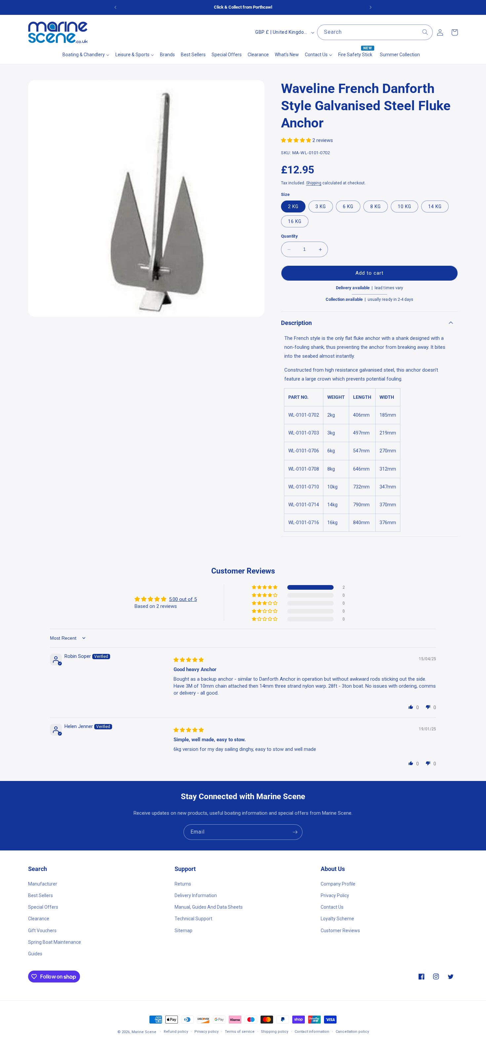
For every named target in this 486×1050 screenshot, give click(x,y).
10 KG (404, 206)
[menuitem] (86, 54)
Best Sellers (40, 895)
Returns (183, 883)
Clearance (38, 918)
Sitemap (183, 930)
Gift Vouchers (42, 930)
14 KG (435, 206)
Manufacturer (42, 883)
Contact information (312, 1031)
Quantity (289, 236)
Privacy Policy (335, 895)
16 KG (295, 221)
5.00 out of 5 (183, 599)
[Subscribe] (295, 832)
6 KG (348, 206)
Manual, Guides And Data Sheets (209, 906)
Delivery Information (196, 895)
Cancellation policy (352, 1031)
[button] (296, 140)
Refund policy (176, 1031)
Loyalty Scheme (337, 918)
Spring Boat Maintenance (54, 941)
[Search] (425, 32)
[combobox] (374, 32)
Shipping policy (274, 1031)
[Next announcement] (370, 7)
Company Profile (338, 883)
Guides (35, 953)
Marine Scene (144, 1032)
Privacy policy (206, 1031)
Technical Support (193, 918)
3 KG (320, 206)
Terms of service (240, 1031)
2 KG (293, 206)
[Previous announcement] (115, 7)
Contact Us (332, 906)
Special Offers (43, 906)
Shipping (313, 183)
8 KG (375, 206)
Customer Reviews (340, 930)
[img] (189, 660)
